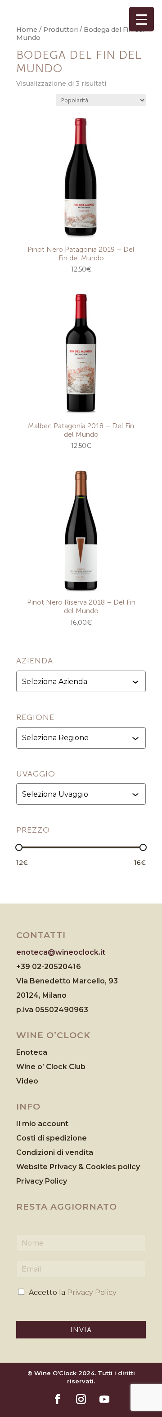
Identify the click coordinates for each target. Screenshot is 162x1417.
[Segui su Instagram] (81, 1399)
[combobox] (82, 681)
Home (26, 30)
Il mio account (42, 1123)
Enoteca (31, 1052)
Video (27, 1081)
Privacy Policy (41, 1181)
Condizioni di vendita (54, 1152)
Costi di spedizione (51, 1138)
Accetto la (73, 1292)
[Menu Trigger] (141, 19)
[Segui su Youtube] (104, 1399)
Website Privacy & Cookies (67, 1167)
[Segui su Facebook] (58, 1399)
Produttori (60, 30)
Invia (81, 1329)
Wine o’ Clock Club (51, 1066)
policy (129, 1167)
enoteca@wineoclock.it (60, 952)
